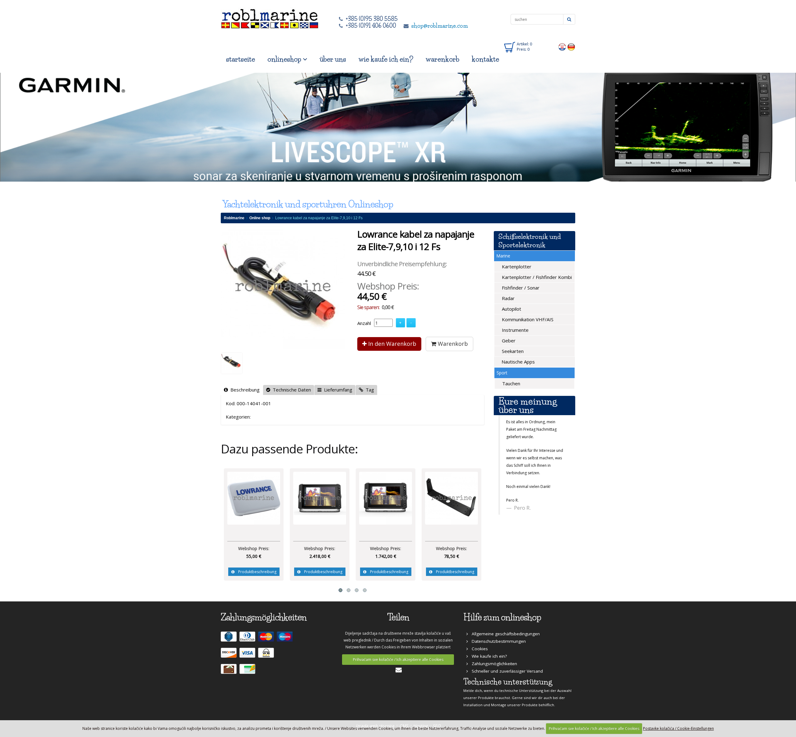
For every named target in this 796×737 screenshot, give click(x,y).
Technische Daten (290, 390)
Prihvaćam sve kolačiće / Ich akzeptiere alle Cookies (398, 659)
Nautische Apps (517, 362)
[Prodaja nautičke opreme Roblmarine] (270, 17)
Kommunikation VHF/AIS (527, 319)
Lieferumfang (337, 390)
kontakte (485, 59)
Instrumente (515, 330)
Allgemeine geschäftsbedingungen (504, 634)
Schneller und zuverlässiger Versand (505, 671)
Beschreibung (244, 390)
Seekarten (512, 351)
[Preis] (253, 497)
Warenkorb (452, 343)
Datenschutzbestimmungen (497, 641)
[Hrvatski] (562, 47)
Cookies (478, 648)
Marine (503, 256)
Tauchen (510, 383)
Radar (508, 298)
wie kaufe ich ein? (386, 59)
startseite (240, 59)
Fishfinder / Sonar (520, 288)
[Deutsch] (571, 47)
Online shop (259, 218)
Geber (508, 340)
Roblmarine (234, 218)
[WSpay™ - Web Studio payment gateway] (266, 655)
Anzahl (364, 323)
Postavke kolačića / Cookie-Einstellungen (678, 728)
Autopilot (511, 309)
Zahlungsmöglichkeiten (492, 663)
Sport (502, 373)
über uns (333, 59)
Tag (368, 390)
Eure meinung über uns (527, 405)
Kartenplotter (516, 266)
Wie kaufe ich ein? (487, 656)
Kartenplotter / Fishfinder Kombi (536, 277)
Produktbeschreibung (255, 571)
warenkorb (442, 59)
